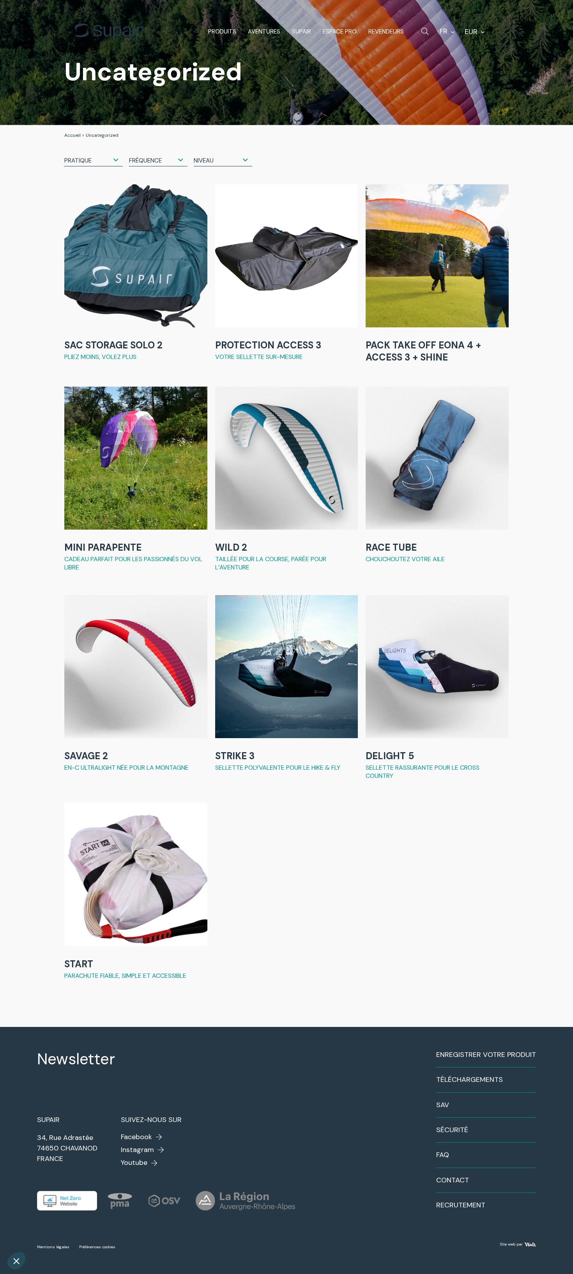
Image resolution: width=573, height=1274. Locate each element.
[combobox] (93, 160)
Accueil (72, 135)
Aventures (264, 31)
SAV (442, 1105)
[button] (16, 1260)
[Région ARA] (245, 1200)
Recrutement (460, 1205)
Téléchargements (469, 1079)
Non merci (35, 1235)
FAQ (442, 1154)
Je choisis (89, 1235)
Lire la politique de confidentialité (52, 1208)
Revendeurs (386, 31)
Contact (452, 1180)
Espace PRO (340, 31)
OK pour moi (144, 1235)
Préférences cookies (97, 1246)
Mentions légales (53, 1246)
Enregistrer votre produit (486, 1054)
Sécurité (452, 1129)
